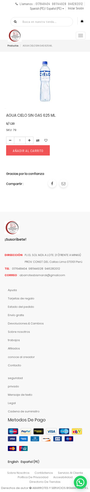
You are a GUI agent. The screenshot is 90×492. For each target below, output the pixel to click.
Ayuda (12, 290)
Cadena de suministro (24, 411)
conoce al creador (21, 357)
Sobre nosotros (19, 332)
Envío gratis (16, 315)
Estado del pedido (21, 307)
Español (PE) (30, 462)
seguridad (15, 378)
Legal (12, 403)
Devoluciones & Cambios (26, 323)
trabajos (14, 340)
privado (13, 386)
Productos (12, 45)
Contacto (14, 365)
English (13, 462)
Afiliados (14, 348)
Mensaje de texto (20, 395)
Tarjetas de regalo (21, 298)
